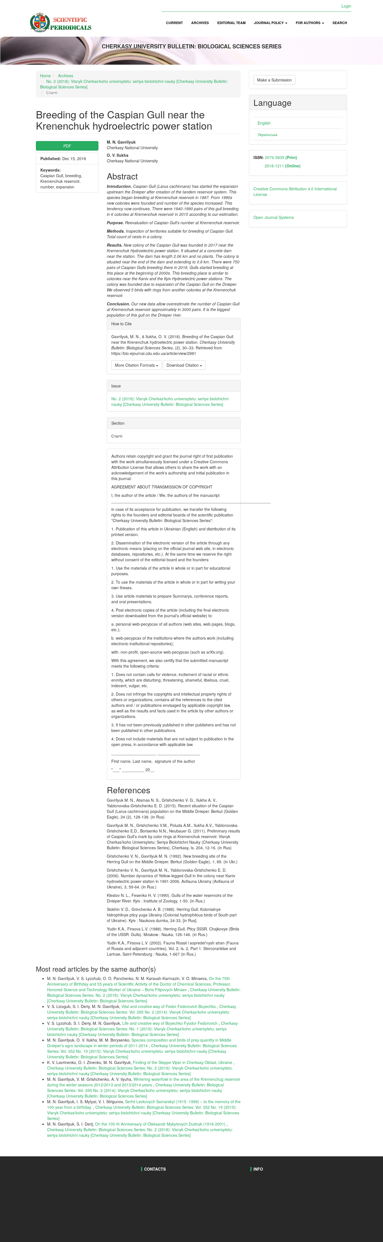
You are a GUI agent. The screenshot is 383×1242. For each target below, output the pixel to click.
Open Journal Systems (273, 217)
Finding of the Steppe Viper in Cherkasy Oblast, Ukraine (183, 1062)
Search (340, 22)
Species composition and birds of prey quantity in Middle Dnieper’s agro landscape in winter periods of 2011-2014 (139, 1042)
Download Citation (183, 365)
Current (174, 22)
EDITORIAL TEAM (231, 22)
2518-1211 (283, 166)
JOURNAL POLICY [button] (269, 22)
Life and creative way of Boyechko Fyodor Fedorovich (170, 1023)
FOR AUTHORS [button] (308, 22)
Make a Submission (274, 80)
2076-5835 (280, 157)
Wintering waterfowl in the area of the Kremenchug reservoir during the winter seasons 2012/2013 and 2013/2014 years (143, 1081)
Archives (200, 22)
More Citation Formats (135, 365)
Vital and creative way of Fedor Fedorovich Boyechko (169, 1006)
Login (346, 6)
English (264, 123)
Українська (267, 134)
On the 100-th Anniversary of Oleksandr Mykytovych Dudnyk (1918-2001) (161, 1124)
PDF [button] (67, 146)
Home (45, 75)
